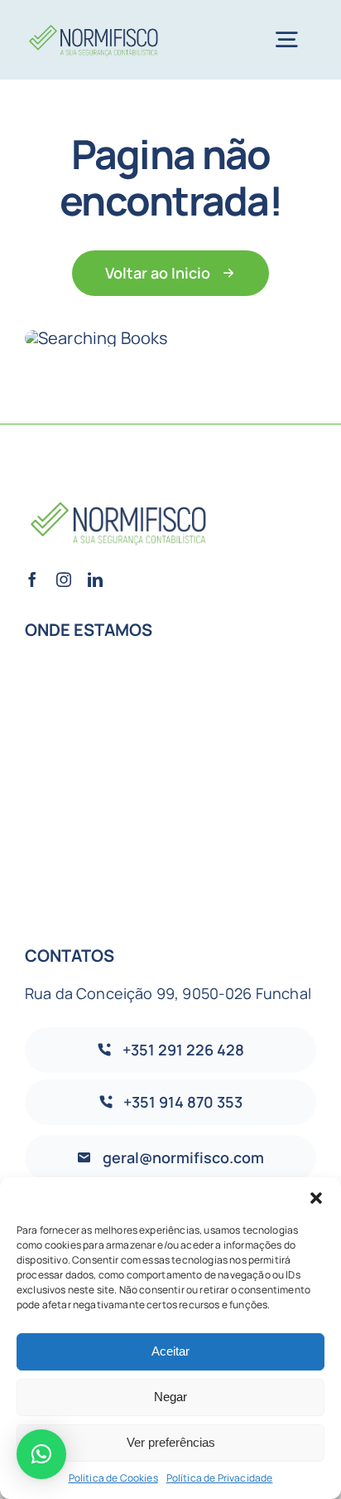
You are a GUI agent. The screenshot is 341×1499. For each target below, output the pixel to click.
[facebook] (32, 579)
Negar (170, 1397)
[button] (316, 1198)
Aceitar (170, 1351)
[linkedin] (95, 579)
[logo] (95, 24)
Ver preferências (171, 1442)
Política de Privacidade (219, 1478)
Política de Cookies (113, 1478)
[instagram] (63, 579)
